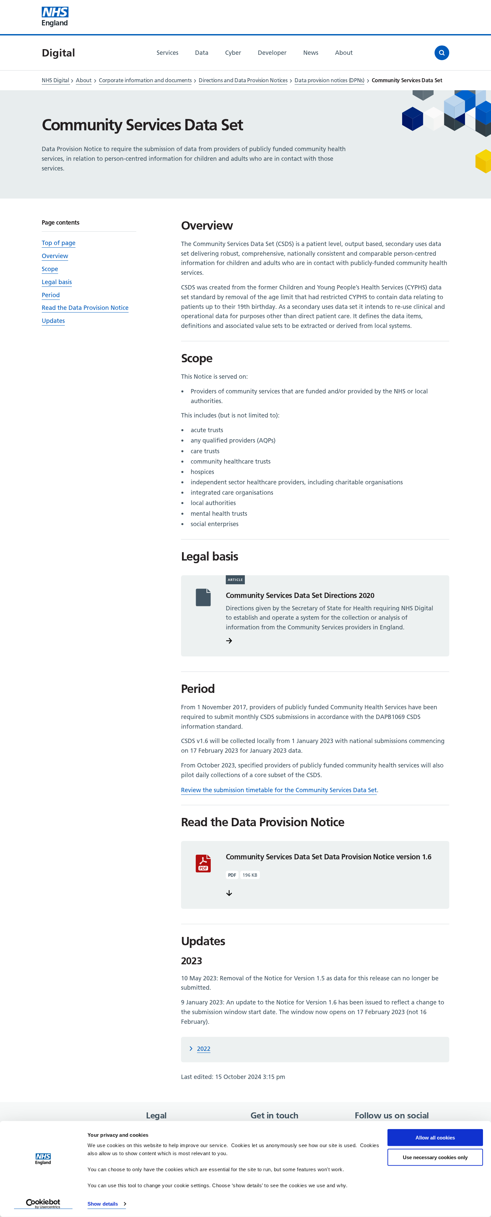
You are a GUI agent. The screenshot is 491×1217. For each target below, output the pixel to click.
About (84, 80)
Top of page (58, 243)
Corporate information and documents (145, 80)
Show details (103, 1204)
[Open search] (442, 52)
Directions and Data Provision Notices (243, 80)
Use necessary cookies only (435, 1157)
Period (51, 295)
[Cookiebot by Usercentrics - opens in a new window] (43, 1204)
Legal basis (57, 282)
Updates (53, 321)
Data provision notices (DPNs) (329, 80)
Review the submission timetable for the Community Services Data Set (279, 790)
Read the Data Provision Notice (85, 308)
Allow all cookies (435, 1137)
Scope (50, 269)
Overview (55, 256)
